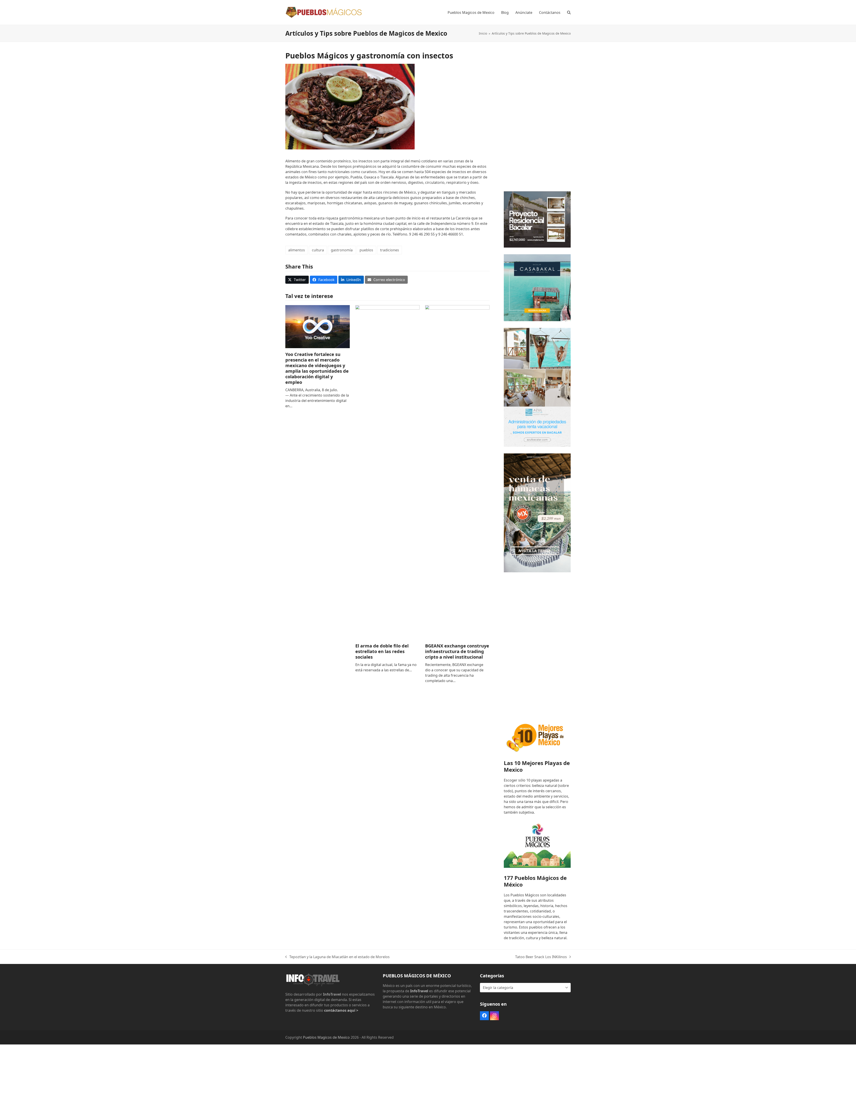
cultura (318, 250)
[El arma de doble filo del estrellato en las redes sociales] (387, 472)
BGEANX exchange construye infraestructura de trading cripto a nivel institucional (457, 651)
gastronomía (342, 250)
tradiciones (389, 250)
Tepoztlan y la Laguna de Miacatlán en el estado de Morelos (337, 956)
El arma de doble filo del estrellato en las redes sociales (382, 651)
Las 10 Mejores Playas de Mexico (537, 766)
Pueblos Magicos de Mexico (326, 1037)
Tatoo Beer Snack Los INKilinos (541, 956)
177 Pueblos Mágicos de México (535, 881)
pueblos (366, 250)
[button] (569, 12)
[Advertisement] (537, 118)
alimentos (296, 250)
